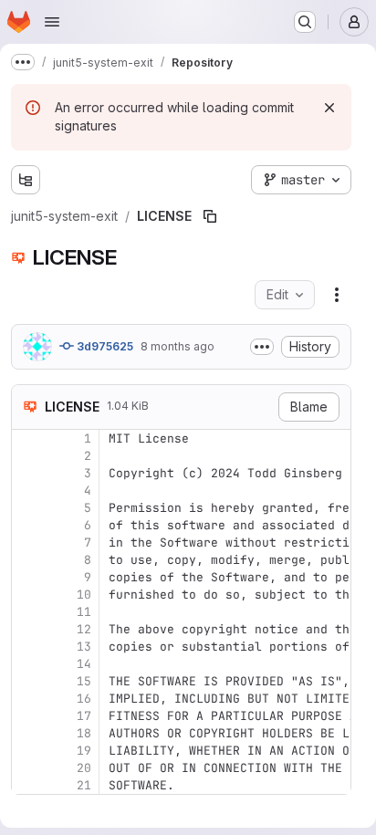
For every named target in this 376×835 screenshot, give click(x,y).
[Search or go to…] (305, 22)
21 (84, 785)
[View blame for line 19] (27, 750)
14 (84, 664)
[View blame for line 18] (27, 733)
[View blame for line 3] (27, 473)
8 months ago (177, 346)
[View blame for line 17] (27, 716)
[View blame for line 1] (27, 438)
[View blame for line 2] (27, 455)
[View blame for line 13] (27, 646)
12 (84, 629)
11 (84, 612)
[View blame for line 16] (27, 698)
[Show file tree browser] (25, 179)
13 (84, 646)
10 (84, 594)
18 (84, 733)
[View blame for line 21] (27, 785)
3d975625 (103, 346)
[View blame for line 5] (27, 508)
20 (84, 768)
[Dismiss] (329, 108)
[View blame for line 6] (27, 525)
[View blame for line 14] (27, 664)
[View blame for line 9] (27, 577)
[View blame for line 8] (27, 560)
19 (84, 750)
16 (84, 698)
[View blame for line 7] (27, 542)
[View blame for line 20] (27, 768)
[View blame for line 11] (27, 612)
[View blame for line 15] (27, 681)
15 (84, 681)
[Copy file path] (210, 216)
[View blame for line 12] (27, 629)
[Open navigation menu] (52, 22)
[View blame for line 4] (27, 490)
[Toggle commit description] (262, 347)
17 (84, 716)
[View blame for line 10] (27, 594)
